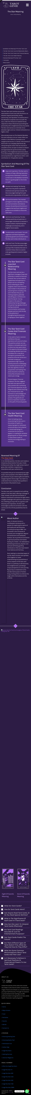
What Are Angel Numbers (9, 1066)
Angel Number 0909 (8, 1087)
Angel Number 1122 (7, 1084)
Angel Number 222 (7, 1073)
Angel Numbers (6, 1050)
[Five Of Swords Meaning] (23, 869)
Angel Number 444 (7, 1080)
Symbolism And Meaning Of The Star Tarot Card (15, 48)
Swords (4, 1021)
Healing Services (7, 1054)
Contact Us (5, 1028)
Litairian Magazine (7, 1057)
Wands (4, 1024)
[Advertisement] (15, 31)
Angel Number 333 (7, 1077)
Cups (3, 1014)
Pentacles (5, 1017)
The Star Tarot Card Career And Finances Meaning (15, 53)
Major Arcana (6, 1010)
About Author (6, 62)
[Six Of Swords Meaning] (8, 869)
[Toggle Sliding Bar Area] (1, 1)
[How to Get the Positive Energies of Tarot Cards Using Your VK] (15, 630)
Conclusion (6, 60)
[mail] (28, 1093)
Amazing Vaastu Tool (8, 1040)
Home (11, 14)
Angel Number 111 (7, 1069)
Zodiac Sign (5, 1047)
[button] (2, 884)
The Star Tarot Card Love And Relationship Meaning (16, 51)
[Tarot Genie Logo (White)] (7, 980)
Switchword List (7, 1043)
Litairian (10, 1092)
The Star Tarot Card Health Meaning (12, 55)
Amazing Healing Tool (8, 1036)
